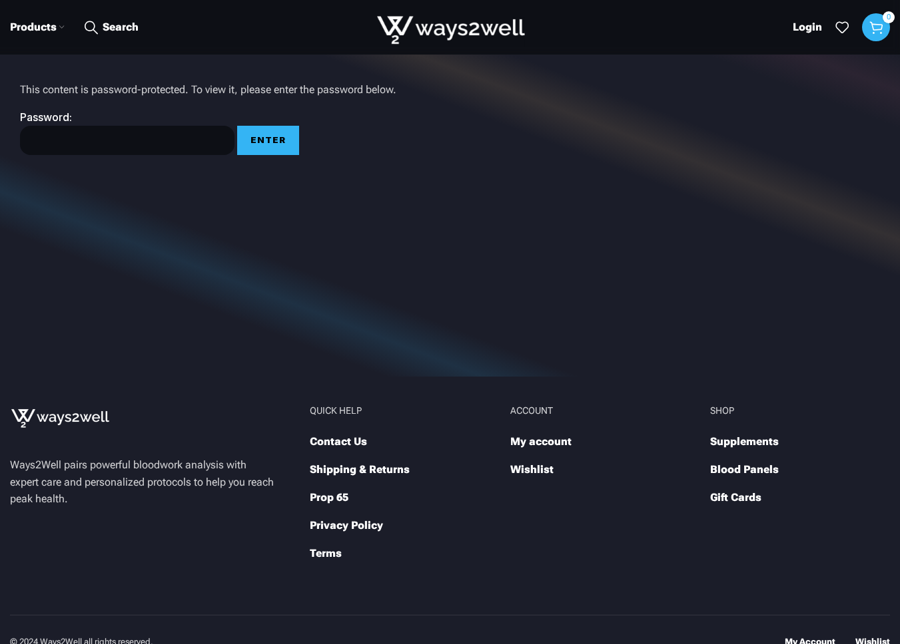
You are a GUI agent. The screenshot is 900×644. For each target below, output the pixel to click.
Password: (46, 117)
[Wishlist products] (842, 27)
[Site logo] (450, 26)
